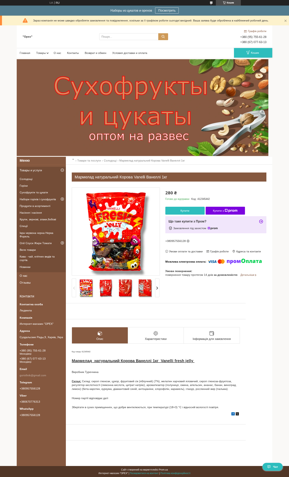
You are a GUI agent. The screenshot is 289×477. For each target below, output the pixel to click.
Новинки (25, 266)
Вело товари (28, 249)
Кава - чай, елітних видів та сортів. (37, 258)
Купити (184, 210)
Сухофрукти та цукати (34, 192)
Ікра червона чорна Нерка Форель (36, 234)
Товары (41, 52)
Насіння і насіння (31, 212)
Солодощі (110, 160)
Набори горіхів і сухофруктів (38, 199)
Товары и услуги (31, 170)
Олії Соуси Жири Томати (36, 243)
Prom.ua (163, 469)
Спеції (24, 226)
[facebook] (233, 414)
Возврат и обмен (95, 52)
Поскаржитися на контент (144, 473)
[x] (237, 414)
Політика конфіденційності (175, 473)
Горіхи (24, 185)
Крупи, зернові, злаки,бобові (38, 219)
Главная (25, 52)
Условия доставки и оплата (129, 52)
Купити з (218, 210)
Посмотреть (167, 10)
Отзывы (25, 282)
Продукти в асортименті (35, 206)
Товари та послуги (89, 160)
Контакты (73, 52)
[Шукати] (163, 36)
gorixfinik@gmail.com (33, 375)
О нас (57, 52)
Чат (275, 466)
